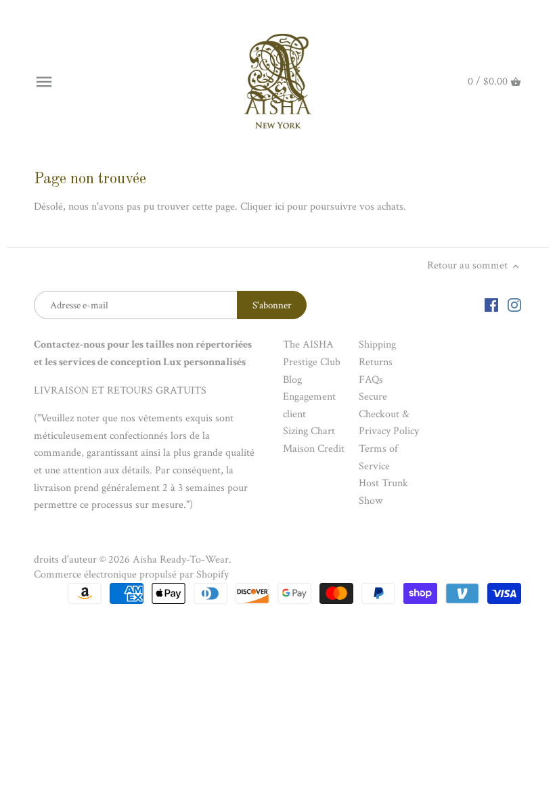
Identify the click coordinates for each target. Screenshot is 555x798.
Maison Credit (314, 449)
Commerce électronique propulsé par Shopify (131, 574)
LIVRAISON (61, 390)
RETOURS (130, 390)
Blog (292, 380)
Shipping (377, 344)
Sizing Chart (309, 431)
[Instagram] (514, 305)
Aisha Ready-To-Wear (181, 560)
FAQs (371, 380)
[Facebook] (491, 305)
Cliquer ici (262, 207)
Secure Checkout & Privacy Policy (389, 414)
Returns (376, 362)
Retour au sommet (468, 265)
